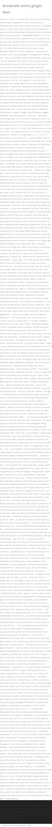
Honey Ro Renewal (17, 809)
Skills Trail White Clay (12, 812)
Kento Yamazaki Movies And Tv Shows (19, 805)
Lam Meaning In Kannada (37, 809)
